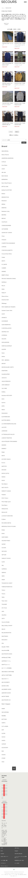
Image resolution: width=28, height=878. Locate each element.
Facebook (2, 853)
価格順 (14, 29)
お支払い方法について (4, 856)
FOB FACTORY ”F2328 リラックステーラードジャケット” (20, 45)
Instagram (16, 850)
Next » (17, 131)
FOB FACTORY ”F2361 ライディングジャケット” (20, 85)
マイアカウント (3, 863)
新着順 (19, 29)
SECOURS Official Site (18, 853)
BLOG (2, 850)
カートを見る (17, 863)
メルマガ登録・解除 (4, 860)
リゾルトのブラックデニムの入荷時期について (21, 857)
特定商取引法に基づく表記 (19, 860)
